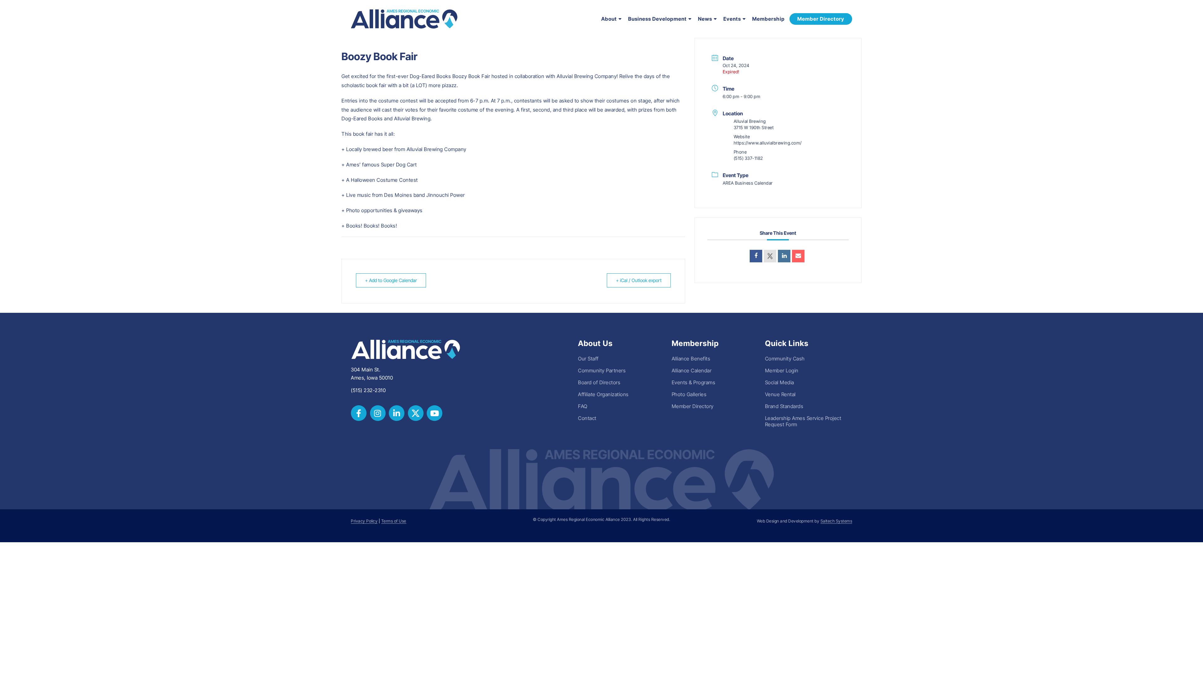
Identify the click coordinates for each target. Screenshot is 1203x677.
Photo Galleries (689, 394)
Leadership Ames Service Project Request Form (803, 421)
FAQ (582, 406)
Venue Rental (780, 394)
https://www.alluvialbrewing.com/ (768, 142)
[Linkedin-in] (396, 413)
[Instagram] (378, 413)
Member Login (782, 370)
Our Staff (588, 358)
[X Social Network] (770, 256)
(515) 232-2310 (368, 390)
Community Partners (602, 370)
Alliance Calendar (692, 370)
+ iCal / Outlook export (639, 280)
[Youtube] (434, 413)
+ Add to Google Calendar (391, 280)
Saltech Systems (836, 521)
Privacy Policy (364, 521)
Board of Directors (599, 382)
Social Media (779, 382)
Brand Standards (784, 406)
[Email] (798, 256)
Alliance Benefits (691, 358)
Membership (768, 19)
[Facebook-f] (359, 413)
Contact (587, 418)
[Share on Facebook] (756, 256)
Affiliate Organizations (603, 394)
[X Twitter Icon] (416, 413)
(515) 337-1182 (748, 158)
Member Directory (693, 406)
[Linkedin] (784, 256)
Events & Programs (694, 382)
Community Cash (785, 358)
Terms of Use (393, 521)
